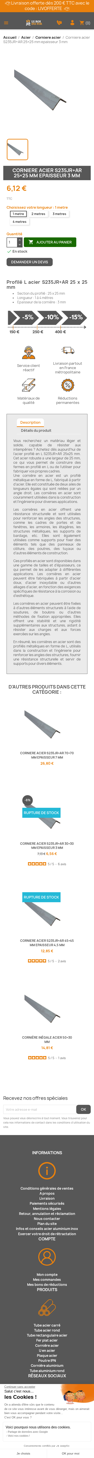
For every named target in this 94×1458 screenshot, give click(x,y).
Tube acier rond (47, 1330)
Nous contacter (47, 1218)
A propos (47, 1193)
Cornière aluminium (47, 1365)
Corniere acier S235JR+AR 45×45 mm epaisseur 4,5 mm (47, 943)
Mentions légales (47, 1208)
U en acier (47, 1350)
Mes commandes (47, 1279)
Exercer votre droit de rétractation (47, 1234)
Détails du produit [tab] (36, 430)
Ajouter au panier (50, 242)
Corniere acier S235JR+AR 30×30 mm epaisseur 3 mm (47, 846)
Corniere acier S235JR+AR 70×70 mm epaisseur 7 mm (47, 755)
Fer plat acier (47, 1340)
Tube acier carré (47, 1325)
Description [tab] (30, 422)
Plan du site (47, 1223)
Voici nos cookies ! (19, 1435)
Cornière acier (47, 1345)
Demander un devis (29, 262)
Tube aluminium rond (47, 1371)
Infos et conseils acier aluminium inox (47, 1228)
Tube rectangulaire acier (47, 1335)
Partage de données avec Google (28, 1431)
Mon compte (47, 1274)
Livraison (47, 1198)
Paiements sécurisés (47, 1203)
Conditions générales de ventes (47, 1188)
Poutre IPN (47, 1360)
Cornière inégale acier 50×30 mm (47, 1039)
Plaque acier (47, 1355)
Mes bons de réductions (47, 1284)
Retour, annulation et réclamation (47, 1213)
